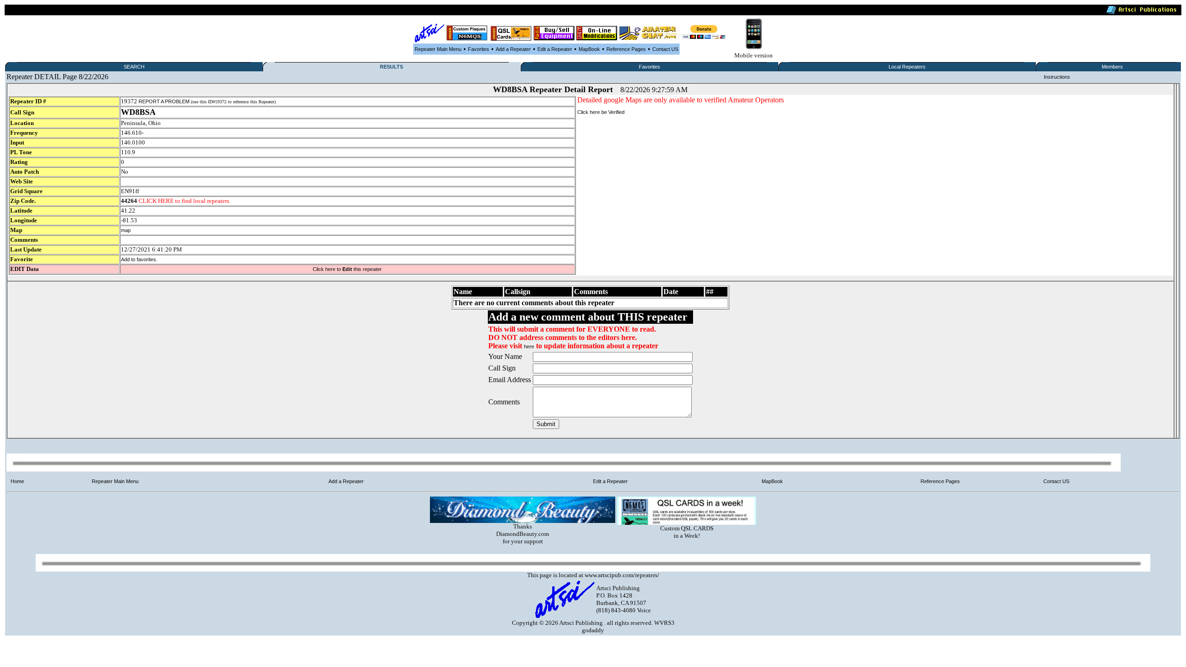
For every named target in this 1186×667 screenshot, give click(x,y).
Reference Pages (626, 49)
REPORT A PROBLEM (164, 101)
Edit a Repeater (554, 49)
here (529, 346)
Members (1112, 66)
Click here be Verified (601, 112)
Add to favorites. (139, 259)
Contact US (665, 49)
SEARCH (134, 66)
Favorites (478, 49)
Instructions (1057, 77)
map (126, 230)
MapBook (589, 49)
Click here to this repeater (347, 269)
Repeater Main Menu (438, 49)
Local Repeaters (907, 66)
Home (17, 481)
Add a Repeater (513, 49)
